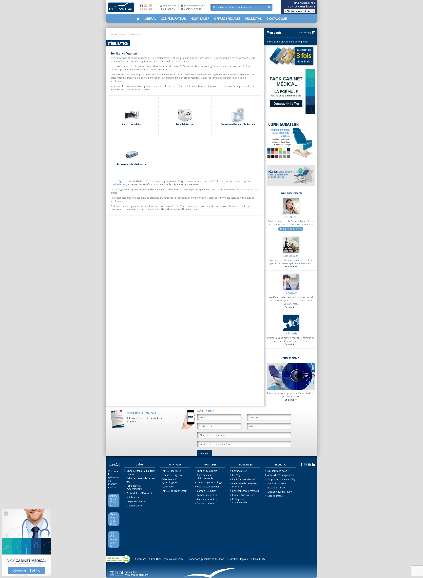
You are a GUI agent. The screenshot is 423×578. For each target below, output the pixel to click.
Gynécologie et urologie (209, 482)
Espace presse (275, 495)
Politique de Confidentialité (240, 501)
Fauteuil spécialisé (171, 470)
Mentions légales (239, 558)
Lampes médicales (207, 495)
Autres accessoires (207, 499)
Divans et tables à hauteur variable (140, 472)
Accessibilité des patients (280, 475)
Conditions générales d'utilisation (206, 558)
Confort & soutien (206, 490)
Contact (141, 558)
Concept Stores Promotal (245, 490)
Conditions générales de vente (167, 558)
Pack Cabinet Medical (243, 479)
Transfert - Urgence (172, 475)
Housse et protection (208, 486)
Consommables (205, 503)
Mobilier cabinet (134, 505)
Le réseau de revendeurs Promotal (245, 485)
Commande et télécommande (205, 476)
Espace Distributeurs (243, 495)
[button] (227, 18)
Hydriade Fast (119, 184)
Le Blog (236, 475)
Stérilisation (132, 497)
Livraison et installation (279, 491)
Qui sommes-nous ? (278, 470)
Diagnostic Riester (136, 501)
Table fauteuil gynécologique (134, 487)
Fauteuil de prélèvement (139, 493)
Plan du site (259, 558)
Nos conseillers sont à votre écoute (301, 5)
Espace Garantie (276, 487)
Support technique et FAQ (281, 479)
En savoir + (291, 266)
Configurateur (239, 470)
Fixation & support (207, 470)
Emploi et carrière (276, 483)
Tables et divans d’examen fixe (140, 480)
